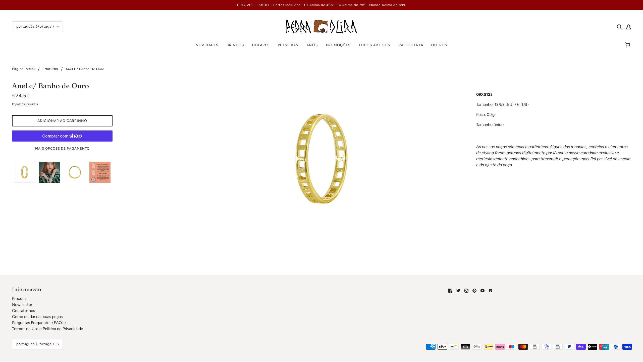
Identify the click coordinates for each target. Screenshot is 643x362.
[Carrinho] (628, 45)
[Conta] (628, 27)
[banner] (321, 26)
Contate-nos (23, 310)
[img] (619, 27)
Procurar (19, 298)
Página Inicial (23, 69)
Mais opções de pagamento (62, 148)
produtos (50, 69)
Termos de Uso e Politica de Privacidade (47, 328)
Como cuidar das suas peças (37, 316)
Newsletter (22, 304)
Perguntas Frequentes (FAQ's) (39, 322)
